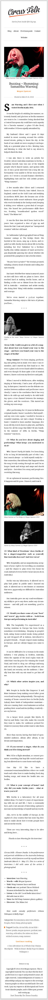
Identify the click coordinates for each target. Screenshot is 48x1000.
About (16, 31)
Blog (9, 31)
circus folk (23, 927)
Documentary (19, 920)
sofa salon (18, 933)
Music (36, 920)
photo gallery (36, 899)
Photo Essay (15, 923)
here (26, 884)
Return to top (24, 964)
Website (24, 37)
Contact (37, 31)
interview (36, 893)
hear (34, 884)
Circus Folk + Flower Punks (16, 853)
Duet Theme (15, 995)
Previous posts (26, 31)
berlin (15, 927)
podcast (32, 297)
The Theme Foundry (30, 995)
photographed (26, 235)
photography (26, 923)
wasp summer (25, 936)
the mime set (28, 933)
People (7, 923)
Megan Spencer (24, 91)
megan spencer (24, 930)
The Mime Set (22, 902)
